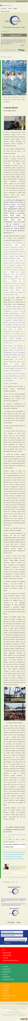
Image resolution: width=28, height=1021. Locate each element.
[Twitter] (16, 882)
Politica (5, 988)
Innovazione (7, 955)
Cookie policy (10, 1012)
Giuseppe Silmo (14, 866)
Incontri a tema (8, 979)
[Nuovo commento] (7, 873)
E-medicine (6, 969)
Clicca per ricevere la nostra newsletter (15, 939)
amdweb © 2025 (23, 1003)
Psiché (5, 974)
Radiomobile (7, 953)
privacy (22, 941)
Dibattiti (5, 993)
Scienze (5, 958)
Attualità (6, 998)
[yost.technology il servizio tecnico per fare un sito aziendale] (24, 1020)
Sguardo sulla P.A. (9, 995)
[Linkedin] (14, 882)
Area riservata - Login (6, 5)
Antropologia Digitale (10, 960)
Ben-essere (7, 971)
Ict (4, 950)
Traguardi (6, 977)
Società (5, 990)
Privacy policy (17, 1012)
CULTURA (2, 57)
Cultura (9, 57)
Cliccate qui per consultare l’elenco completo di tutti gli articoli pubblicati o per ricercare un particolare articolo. (13, 900)
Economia (6, 985)
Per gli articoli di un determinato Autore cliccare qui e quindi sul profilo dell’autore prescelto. (13, 904)
